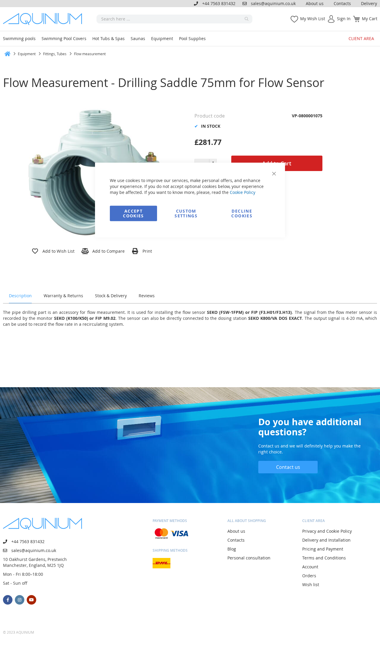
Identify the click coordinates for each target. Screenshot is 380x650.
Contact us (288, 467)
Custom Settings (186, 213)
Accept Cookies (133, 213)
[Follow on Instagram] (19, 600)
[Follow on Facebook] (7, 600)
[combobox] (174, 19)
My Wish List (312, 18)
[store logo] (44, 19)
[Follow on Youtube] (31, 600)
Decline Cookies (241, 213)
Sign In (344, 18)
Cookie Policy (242, 192)
